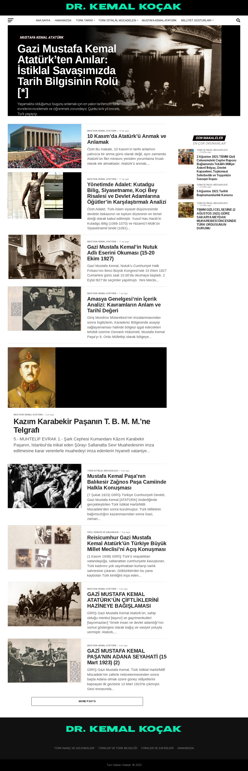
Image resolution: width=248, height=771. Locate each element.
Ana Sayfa (43, 20)
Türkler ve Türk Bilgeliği (117, 748)
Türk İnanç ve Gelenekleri (74, 748)
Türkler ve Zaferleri (157, 748)
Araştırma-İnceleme (124, 30)
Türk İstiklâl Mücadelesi (117, 20)
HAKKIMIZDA (63, 20)
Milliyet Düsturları (196, 20)
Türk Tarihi (84, 20)
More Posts (87, 701)
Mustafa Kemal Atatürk (159, 20)
